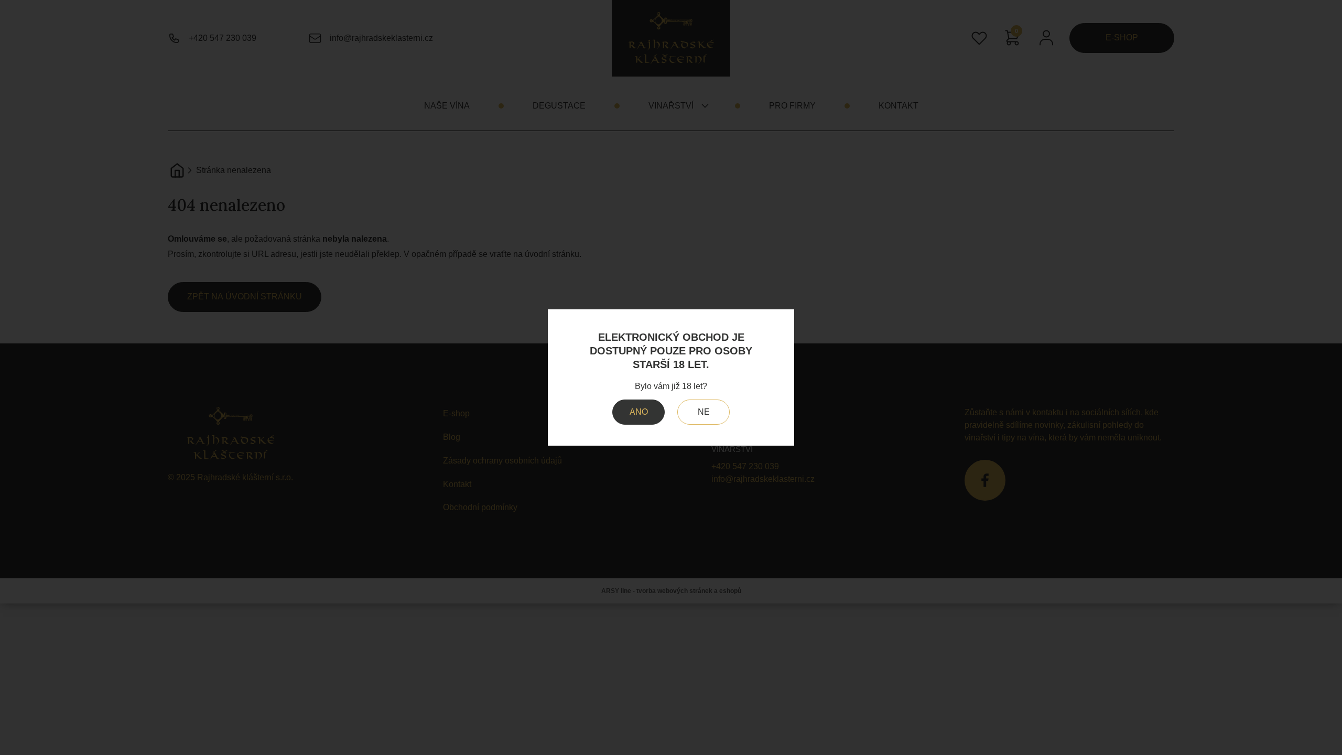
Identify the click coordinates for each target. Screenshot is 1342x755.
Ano (639, 411)
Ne (704, 411)
